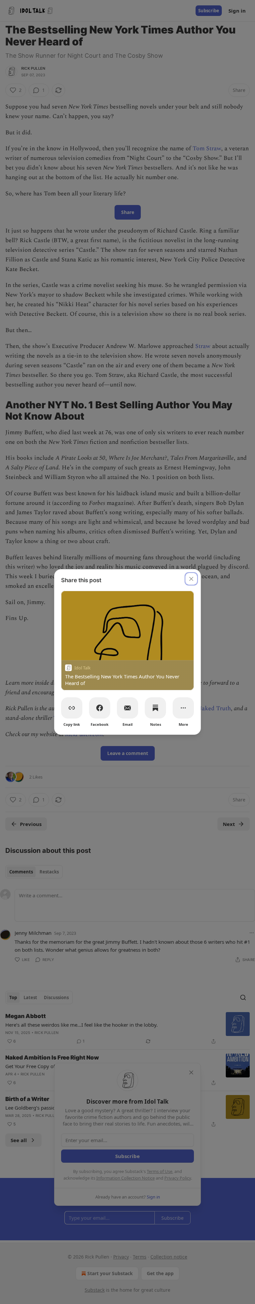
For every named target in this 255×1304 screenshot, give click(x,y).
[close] (191, 579)
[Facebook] (99, 708)
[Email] (127, 708)
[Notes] (155, 708)
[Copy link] (71, 708)
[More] (183, 708)
